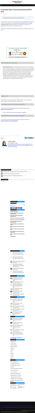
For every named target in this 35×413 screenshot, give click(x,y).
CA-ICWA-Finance (14, 344)
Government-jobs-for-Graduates (16, 368)
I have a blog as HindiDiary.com (24, 145)
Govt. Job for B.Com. (14, 370)
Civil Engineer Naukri (14, 361)
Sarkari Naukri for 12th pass (16, 375)
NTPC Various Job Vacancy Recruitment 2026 (17, 219)
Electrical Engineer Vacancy (16, 365)
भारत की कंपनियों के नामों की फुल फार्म (13, 386)
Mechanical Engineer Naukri (16, 373)
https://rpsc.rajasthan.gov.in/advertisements (9, 120)
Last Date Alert (14, 338)
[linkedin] (21, 208)
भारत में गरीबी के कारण (20, 386)
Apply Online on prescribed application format (9, 108)
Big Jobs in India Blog (13, 146)
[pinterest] (16, 208)
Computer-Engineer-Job (15, 363)
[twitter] (14, 208)
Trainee (12, 358)
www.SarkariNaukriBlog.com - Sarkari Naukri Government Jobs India (11, 407)
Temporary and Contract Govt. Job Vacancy (16, 381)
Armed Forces (13, 343)
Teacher (12, 356)
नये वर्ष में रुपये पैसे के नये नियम (13, 384)
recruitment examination (11, 28)
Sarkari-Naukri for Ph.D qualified (16, 378)
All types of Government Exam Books (17, 337)
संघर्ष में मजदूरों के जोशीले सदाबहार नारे (21, 385)
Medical (12, 353)
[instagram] (19, 208)
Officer (12, 355)
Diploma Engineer (14, 346)
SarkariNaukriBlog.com (12, 145)
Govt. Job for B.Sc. (14, 371)
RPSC (17, 21)
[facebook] (11, 208)
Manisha (2, 13)
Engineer (12, 348)
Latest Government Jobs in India (21, 144)
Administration (13, 341)
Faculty (12, 349)
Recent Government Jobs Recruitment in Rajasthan (16, 112)
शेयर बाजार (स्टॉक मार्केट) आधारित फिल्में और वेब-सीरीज (21, 387)
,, (10, 262)
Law (11, 351)
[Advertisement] (17, 38)
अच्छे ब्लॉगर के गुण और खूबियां (13, 387)
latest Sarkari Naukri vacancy (23, 23)
